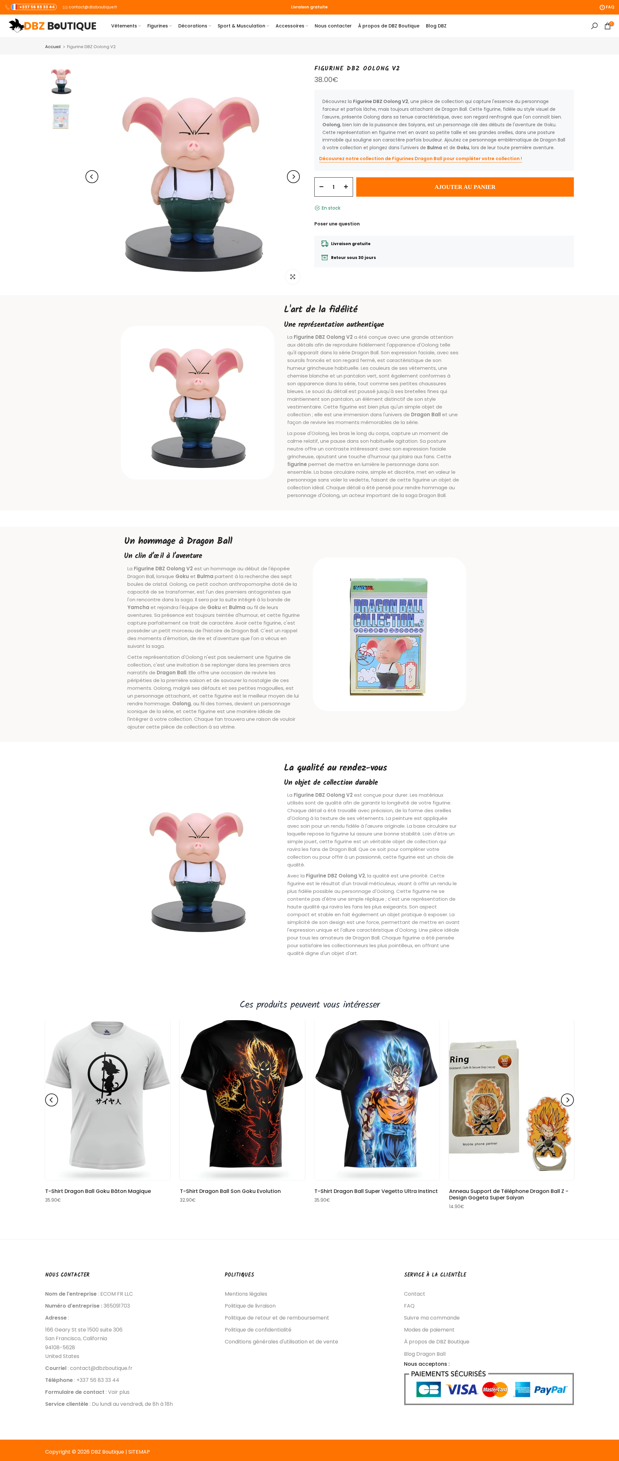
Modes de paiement (429, 1329)
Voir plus (119, 1392)
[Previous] (91, 176)
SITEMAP (139, 1452)
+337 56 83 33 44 (37, 7)
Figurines (157, 26)
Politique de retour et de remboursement (277, 1317)
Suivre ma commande (432, 1317)
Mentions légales (246, 1294)
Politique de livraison (250, 1306)
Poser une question (337, 223)
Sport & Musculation (241, 26)
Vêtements (124, 26)
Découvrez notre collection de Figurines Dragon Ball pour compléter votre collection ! (420, 158)
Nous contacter (333, 26)
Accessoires (290, 26)
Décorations (192, 26)
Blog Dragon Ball (425, 1354)
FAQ (409, 1306)
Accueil (53, 47)
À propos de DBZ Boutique (388, 26)
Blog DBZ (436, 26)
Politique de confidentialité (258, 1329)
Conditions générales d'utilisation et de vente (281, 1341)
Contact (414, 1294)
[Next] (293, 176)
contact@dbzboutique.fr (93, 7)
